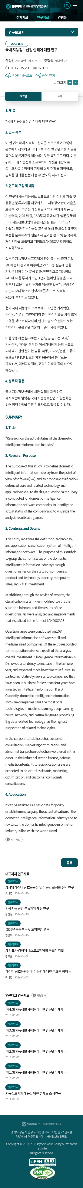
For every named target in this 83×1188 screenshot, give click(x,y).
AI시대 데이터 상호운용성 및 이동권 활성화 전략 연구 (40, 887)
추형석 (48, 60)
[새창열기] (42, 1162)
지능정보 (15, 839)
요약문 (23, 96)
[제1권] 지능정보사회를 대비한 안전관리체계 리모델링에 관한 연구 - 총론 (34, 1072)
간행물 (62, 17)
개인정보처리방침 (56, 1136)
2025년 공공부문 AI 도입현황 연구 (27, 929)
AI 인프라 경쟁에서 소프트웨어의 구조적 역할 (35, 950)
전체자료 (22, 17)
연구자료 (43, 17)
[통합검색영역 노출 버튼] (67, 5)
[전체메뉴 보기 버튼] (75, 5)
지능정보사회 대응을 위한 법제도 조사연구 (33, 1093)
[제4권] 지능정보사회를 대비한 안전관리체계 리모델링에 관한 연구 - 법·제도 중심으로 (34, 1009)
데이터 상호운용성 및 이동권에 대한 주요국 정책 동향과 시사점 (41, 971)
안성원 (9, 60)
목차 (59, 96)
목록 (69, 862)
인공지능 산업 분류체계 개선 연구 (27, 908)
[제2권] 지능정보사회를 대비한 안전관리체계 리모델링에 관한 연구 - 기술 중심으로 (34, 1051)
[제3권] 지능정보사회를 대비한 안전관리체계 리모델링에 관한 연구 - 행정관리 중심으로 (34, 1030)
